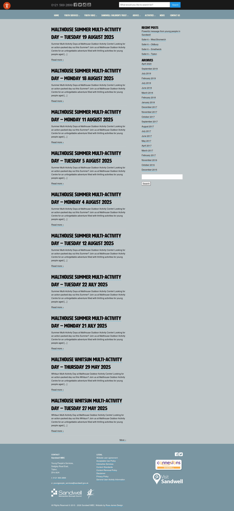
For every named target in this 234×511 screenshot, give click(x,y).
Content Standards (104, 467)
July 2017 (146, 131)
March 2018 (147, 92)
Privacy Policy (102, 476)
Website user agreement (107, 457)
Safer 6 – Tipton (149, 53)
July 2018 (146, 83)
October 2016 (148, 164)
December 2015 (149, 169)
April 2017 (147, 145)
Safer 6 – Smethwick (151, 49)
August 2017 (148, 126)
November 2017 (149, 111)
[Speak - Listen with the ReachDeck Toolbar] (7, 5)
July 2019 (146, 73)
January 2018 (148, 102)
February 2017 (149, 155)
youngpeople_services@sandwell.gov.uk (70, 483)
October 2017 (148, 116)
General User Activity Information (110, 479)
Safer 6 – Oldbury (150, 44)
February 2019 (149, 78)
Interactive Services (104, 463)
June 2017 (147, 136)
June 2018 (147, 87)
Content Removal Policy (106, 470)
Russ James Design (114, 505)
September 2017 (150, 121)
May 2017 (146, 140)
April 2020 (147, 63)
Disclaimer (100, 473)
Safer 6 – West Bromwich (154, 39)
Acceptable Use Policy (106, 460)
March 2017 (147, 150)
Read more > (57, 59)
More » (123, 439)
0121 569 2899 (59, 477)
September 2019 (150, 68)
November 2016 (149, 160)
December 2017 (149, 107)
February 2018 (149, 97)
